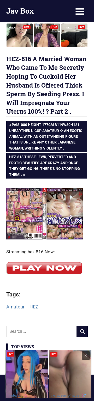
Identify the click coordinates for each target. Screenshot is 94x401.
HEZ (34, 307)
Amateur (15, 307)
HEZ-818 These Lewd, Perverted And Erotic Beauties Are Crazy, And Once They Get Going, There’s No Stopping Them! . (44, 165)
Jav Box (20, 11)
